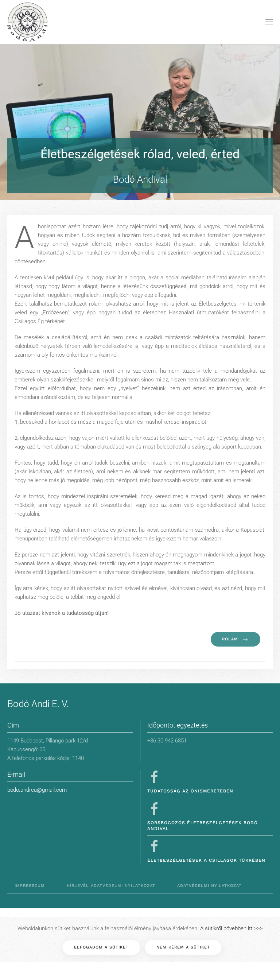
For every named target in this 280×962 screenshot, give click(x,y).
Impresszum (30, 885)
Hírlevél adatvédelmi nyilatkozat (111, 885)
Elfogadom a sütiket (101, 947)
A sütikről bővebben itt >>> (231, 928)
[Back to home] (27, 22)
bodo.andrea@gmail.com (37, 790)
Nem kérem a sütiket (183, 947)
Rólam (230, 639)
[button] (269, 22)
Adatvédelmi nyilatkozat (209, 885)
